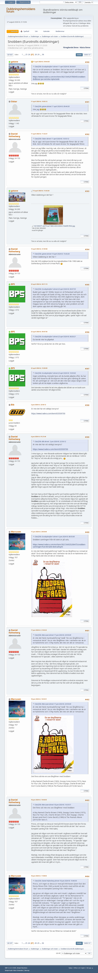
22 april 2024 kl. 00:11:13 (39, 284)
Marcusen (16, 531)
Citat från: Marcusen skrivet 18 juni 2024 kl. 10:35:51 (53, 805)
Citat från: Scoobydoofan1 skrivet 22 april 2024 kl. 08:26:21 (55, 336)
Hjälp (70, 968)
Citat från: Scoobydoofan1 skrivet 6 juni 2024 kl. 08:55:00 (55, 537)
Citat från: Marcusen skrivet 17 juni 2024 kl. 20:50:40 (53, 635)
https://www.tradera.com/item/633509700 (48, 413)
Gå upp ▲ (90, 968)
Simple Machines (22, 968)
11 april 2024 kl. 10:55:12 (39, 101)
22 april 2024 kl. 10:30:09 (39, 368)
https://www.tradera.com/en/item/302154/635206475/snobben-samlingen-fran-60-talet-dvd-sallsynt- (59, 545)
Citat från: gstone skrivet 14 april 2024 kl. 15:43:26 (52, 254)
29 (38, 54)
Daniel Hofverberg (14, 135)
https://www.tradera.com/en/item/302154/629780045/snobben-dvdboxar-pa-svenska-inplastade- (59, 77)
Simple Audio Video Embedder (14, 970)
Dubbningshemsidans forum (20, 10)
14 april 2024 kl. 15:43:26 (41, 191)
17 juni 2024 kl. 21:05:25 (39, 630)
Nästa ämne (85, 47)
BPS (13, 284)
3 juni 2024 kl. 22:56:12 (38, 405)
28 (36, 54)
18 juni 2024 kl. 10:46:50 (39, 800)
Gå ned (10, 55)
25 (26, 54)
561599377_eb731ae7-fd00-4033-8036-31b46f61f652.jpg (54, 226)
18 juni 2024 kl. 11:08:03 (39, 876)
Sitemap (26, 970)
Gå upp (9, 943)
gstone (14, 61)
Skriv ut (87, 55)
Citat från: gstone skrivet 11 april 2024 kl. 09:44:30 (52, 106)
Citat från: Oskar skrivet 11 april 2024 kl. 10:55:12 (52, 139)
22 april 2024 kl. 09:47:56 (39, 332)
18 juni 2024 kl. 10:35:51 (39, 699)
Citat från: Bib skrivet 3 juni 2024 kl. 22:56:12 (50, 441)
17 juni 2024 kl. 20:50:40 (39, 532)
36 (43, 54)
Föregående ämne (70, 47)
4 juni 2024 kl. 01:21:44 (38, 436)
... (24, 54)
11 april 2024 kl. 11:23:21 (39, 134)
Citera (86, 88)
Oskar (14, 101)
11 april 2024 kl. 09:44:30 (41, 62)
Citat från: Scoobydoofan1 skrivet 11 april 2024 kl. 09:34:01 (55, 66)
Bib (12, 404)
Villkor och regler (79, 968)
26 (29, 54)
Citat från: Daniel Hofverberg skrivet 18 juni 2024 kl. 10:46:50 (56, 881)
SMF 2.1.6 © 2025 (10, 968)
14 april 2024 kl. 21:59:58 (39, 249)
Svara (79, 55)
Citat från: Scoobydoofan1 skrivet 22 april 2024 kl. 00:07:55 (55, 289)
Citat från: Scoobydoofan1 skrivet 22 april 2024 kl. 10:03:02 (55, 373)
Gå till (58, 953)
